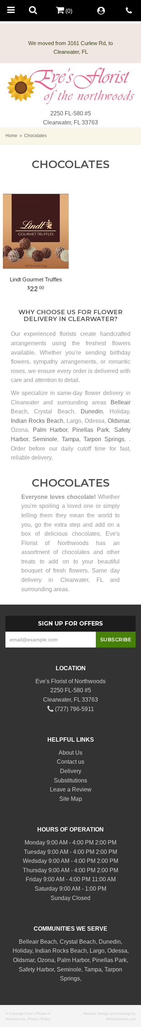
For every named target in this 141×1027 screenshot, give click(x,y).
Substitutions (70, 780)
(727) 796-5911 (74, 709)
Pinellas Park (90, 430)
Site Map (70, 799)
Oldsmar (118, 421)
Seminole (45, 439)
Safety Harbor (36, 969)
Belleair (121, 402)
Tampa (70, 439)
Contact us (70, 762)
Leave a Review (70, 789)
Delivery (70, 771)
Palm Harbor (50, 430)
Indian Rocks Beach (37, 421)
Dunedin (92, 411)
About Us (70, 753)
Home (11, 135)
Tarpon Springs (104, 439)
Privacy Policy (38, 1019)
